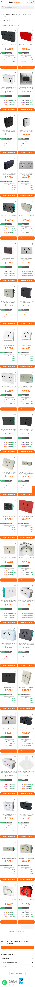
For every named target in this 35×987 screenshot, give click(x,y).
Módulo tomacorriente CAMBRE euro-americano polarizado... (9, 473)
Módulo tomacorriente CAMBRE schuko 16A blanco (26, 558)
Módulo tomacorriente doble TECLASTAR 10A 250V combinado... (26, 174)
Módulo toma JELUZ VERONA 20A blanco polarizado (26, 344)
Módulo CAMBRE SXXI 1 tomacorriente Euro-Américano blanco (26, 473)
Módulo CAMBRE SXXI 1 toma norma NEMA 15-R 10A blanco (8, 302)
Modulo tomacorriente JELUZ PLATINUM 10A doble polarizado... (9, 45)
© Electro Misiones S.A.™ (14, 985)
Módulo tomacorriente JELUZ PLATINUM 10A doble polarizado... (26, 45)
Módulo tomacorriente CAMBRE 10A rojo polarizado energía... (26, 515)
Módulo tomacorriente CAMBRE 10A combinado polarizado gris (26, 644)
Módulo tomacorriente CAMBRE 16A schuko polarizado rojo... (26, 900)
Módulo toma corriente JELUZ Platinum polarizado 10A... (9, 729)
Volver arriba (27, 927)
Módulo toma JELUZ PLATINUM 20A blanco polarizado (9, 344)
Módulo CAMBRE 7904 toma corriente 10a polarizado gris (26, 430)
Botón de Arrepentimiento (17, 973)
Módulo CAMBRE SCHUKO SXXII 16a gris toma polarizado (9, 515)
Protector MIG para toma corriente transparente (26, 772)
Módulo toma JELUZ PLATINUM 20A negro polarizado (26, 815)
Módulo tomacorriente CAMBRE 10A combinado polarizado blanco (9, 601)
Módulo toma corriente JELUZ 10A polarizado (9, 644)
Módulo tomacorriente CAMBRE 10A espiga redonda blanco (9, 857)
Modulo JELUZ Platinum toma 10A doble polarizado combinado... (9, 387)
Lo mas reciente (17, 21)
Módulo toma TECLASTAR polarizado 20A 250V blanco (26, 131)
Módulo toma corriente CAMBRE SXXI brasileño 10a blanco (9, 900)
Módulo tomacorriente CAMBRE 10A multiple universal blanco (26, 686)
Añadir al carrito (9, 67)
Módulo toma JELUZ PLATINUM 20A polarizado (26, 302)
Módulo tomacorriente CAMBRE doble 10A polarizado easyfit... (9, 430)
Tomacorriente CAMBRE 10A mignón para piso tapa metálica (26, 88)
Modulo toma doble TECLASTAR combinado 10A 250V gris (9, 174)
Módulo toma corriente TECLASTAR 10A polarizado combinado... (9, 260)
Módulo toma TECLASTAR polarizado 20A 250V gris (8, 131)
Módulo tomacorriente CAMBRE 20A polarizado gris (9, 686)
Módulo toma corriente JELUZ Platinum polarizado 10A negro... (26, 729)
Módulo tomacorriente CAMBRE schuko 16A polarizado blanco (26, 857)
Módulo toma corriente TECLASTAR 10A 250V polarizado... (26, 260)
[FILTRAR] (33, 493)
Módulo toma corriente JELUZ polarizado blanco (9, 815)
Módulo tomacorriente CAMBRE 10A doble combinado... (26, 216)
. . (4, 981)
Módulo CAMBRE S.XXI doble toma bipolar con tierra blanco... (26, 387)
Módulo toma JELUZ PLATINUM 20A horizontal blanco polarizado (9, 772)
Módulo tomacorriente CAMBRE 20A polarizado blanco (9, 558)
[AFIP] (2, 981)
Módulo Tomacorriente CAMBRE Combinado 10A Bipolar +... (9, 216)
